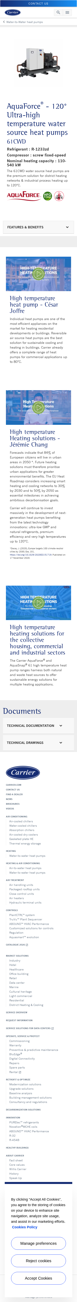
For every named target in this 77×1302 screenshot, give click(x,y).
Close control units (21, 893)
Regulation (16, 932)
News (9, 799)
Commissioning (19, 1041)
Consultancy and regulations (28, 1102)
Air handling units (21, 884)
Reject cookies (38, 1261)
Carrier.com (13, 784)
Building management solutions (30, 1097)
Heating (11, 851)
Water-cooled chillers (23, 825)
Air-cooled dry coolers (23, 834)
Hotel (12, 964)
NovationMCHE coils (23, 1126)
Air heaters (16, 898)
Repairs (14, 1063)
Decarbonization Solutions (23, 1109)
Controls (12, 910)
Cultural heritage (20, 991)
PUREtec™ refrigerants (24, 1122)
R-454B (14, 1140)
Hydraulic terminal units (25, 902)
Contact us (13, 789)
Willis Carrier (17, 1169)
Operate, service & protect (23, 1036)
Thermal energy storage (25, 843)
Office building (18, 973)
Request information (19, 1020)
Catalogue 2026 (17, 944)
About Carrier (15, 1155)
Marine (14, 987)
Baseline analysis (20, 1093)
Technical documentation (30, 726)
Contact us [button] (38, 3)
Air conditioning (16, 816)
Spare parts (17, 1067)
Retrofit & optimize (18, 1079)
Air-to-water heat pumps (25, 868)
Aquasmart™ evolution (24, 937)
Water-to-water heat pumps (27, 855)
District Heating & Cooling (26, 1005)
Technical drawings (25, 743)
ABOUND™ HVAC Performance (29, 924)
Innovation (13, 1117)
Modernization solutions (25, 1084)
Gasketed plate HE (21, 839)
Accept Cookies (38, 1278)
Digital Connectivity (22, 1058)
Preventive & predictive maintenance (33, 1049)
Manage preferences (38, 1243)
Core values (17, 1164)
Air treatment (15, 880)
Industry (14, 960)
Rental (15, 1072)
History (14, 1173)
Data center (17, 982)
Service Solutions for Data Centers (30, 1028)
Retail (13, 978)
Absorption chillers (21, 830)
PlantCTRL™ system (22, 915)
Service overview (16, 1012)
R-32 (12, 1135)
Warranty (15, 1045)
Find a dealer (14, 794)
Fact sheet (16, 1160)
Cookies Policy (24, 1227)
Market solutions (17, 955)
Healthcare (16, 969)
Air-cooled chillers (21, 821)
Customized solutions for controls (31, 928)
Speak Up (15, 1178)
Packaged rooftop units (24, 889)
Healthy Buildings (17, 1147)
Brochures (13, 804)
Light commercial (20, 996)
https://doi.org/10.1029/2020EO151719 (31, 554)
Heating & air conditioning (23, 863)
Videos (10, 808)
